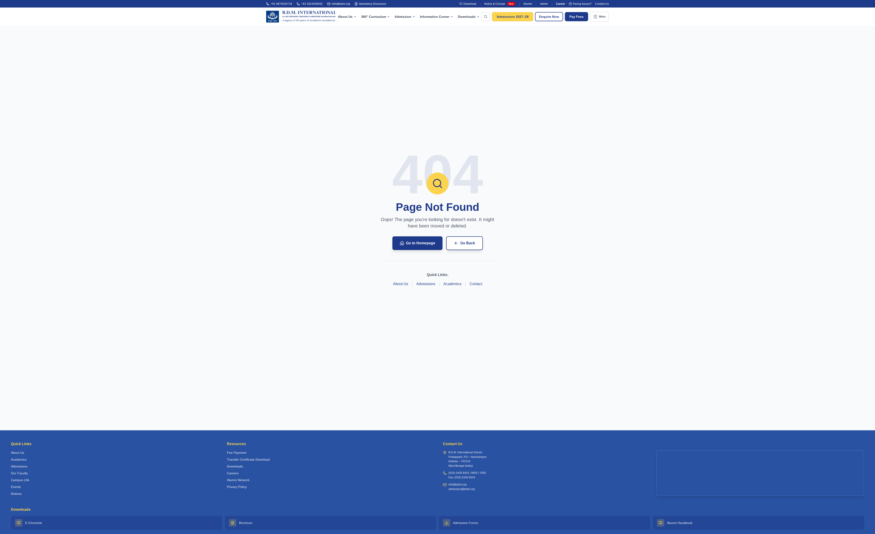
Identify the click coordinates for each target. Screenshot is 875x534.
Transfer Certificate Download (248, 459)
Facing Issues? (582, 3)
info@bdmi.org (457, 484)
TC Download (467, 3)
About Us (345, 16)
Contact (476, 284)
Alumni (527, 3)
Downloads (467, 16)
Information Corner (434, 16)
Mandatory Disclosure (372, 3)
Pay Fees (576, 16)
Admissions (425, 284)
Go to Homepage (420, 243)
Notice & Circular (499, 3)
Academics (452, 284)
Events (16, 487)
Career (560, 3)
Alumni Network (238, 480)
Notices (16, 493)
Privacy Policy (237, 487)
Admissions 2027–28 (513, 16)
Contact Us (602, 3)
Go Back (467, 243)
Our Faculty (19, 473)
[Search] (485, 16)
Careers (233, 473)
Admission (403, 16)
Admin (544, 3)
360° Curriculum (373, 16)
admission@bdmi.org (461, 489)
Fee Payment (236, 452)
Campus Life (20, 480)
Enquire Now (549, 16)
